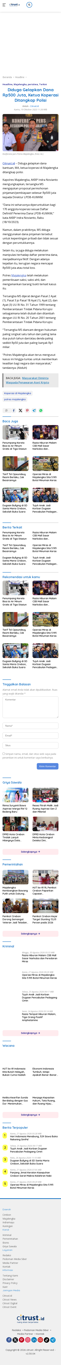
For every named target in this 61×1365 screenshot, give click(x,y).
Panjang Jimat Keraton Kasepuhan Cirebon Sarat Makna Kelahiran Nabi (31, 1174)
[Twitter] (15, 1340)
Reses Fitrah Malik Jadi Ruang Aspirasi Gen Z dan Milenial (45, 808)
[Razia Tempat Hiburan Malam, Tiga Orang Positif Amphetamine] (11, 1018)
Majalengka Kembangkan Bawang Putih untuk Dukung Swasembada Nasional (15, 890)
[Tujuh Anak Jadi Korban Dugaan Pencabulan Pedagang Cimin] (45, 495)
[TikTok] (46, 1340)
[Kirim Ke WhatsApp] (40, 410)
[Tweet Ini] (20, 410)
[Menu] (5, 5)
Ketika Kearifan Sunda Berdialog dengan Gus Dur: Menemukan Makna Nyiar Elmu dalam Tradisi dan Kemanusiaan (15, 1100)
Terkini (43, 84)
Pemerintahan (10, 1238)
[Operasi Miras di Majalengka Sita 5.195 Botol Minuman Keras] (45, 463)
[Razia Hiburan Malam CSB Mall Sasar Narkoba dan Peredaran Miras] (45, 432)
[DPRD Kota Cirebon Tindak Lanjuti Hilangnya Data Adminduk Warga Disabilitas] (15, 824)
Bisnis (6, 1242)
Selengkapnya (29, 851)
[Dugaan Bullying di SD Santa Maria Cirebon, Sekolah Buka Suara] (15, 495)
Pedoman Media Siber (15, 1259)
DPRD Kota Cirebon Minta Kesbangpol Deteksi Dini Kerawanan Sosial (43, 837)
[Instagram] (27, 1340)
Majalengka (20, 84)
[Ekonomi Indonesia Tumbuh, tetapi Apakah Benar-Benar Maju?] (45, 1058)
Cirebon (7, 1215)
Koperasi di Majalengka (17, 393)
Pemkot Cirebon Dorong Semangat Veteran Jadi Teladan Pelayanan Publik (15, 919)
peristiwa (33, 84)
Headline (8, 84)
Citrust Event (9, 1307)
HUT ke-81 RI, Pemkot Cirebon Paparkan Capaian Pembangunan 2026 (44, 890)
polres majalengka (15, 399)
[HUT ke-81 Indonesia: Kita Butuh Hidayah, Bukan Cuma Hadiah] (15, 1058)
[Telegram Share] (34, 410)
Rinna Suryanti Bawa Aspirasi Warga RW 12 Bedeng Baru (15, 808)
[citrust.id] (14, 5)
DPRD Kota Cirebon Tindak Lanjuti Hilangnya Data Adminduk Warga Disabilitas (13, 837)
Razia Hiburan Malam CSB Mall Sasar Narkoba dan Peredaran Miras (45, 446)
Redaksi (7, 1255)
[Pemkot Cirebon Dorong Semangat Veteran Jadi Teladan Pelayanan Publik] (15, 906)
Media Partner (10, 1262)
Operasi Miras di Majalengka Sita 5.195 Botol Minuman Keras (45, 477)
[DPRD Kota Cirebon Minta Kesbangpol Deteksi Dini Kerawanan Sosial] (45, 824)
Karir (5, 1286)
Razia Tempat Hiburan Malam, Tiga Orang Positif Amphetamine (39, 1017)
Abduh (25, 106)
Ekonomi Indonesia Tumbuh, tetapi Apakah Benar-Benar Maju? (45, 1071)
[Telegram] (53, 1340)
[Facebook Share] (13, 410)
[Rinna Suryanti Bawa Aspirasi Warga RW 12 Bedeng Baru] (15, 795)
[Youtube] (40, 1340)
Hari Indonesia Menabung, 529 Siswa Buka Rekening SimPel (34, 1138)
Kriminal (7, 1235)
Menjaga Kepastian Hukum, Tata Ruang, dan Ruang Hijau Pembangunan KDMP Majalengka (44, 1100)
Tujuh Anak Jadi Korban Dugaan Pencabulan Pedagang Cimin (45, 508)
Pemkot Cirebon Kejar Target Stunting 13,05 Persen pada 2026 (45, 919)
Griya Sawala (10, 1246)
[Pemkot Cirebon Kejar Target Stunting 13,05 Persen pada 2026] (45, 906)
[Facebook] (9, 1340)
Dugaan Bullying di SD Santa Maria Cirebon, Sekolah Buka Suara (15, 508)
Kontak (6, 1266)
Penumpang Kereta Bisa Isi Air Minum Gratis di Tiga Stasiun (15, 445)
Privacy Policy (10, 1283)
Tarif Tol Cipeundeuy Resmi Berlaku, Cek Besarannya (14, 477)
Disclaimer (8, 1279)
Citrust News (10, 1299)
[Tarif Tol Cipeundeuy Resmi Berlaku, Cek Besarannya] (15, 463)
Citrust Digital (10, 1303)
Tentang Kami (10, 1275)
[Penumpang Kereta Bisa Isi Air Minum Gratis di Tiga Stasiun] (15, 432)
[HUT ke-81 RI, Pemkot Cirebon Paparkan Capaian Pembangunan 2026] (45, 877)
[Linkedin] (34, 1340)
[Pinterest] (21, 1340)
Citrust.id (7, 1295)
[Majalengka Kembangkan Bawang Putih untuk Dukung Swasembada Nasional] (15, 877)
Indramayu (8, 1222)
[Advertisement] (30, 39)
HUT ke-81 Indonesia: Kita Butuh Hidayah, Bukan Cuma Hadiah (14, 1071)
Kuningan (8, 1226)
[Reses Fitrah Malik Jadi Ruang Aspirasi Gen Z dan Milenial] (45, 795)
